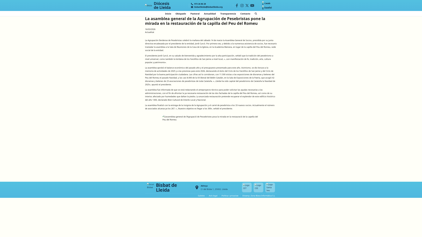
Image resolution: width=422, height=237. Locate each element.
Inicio (168, 13)
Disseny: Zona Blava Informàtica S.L (258, 195)
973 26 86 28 (200, 4)
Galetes (201, 195)
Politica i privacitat (230, 195)
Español (268, 7)
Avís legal (213, 195)
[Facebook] (237, 5)
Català (267, 3)
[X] (247, 5)
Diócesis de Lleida (162, 5)
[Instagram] (242, 5)
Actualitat (149, 32)
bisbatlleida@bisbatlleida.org (208, 7)
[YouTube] (252, 5)
